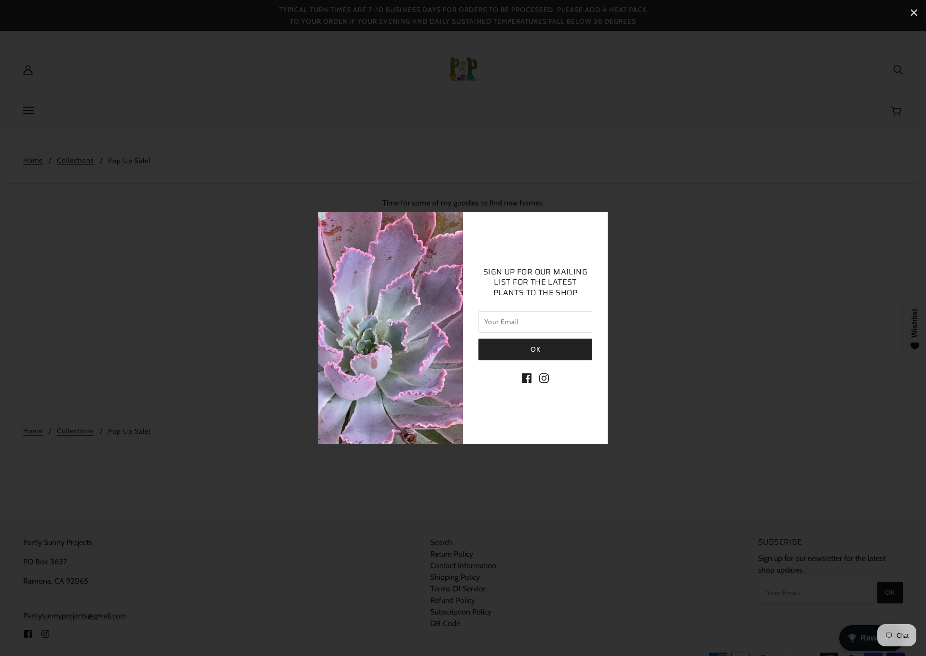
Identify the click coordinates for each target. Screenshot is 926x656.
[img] (526, 377)
